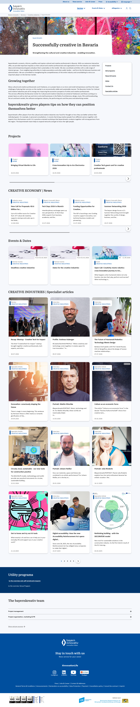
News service (77, 2)
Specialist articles (111, 91)
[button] (128, 178)
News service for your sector (70, 657)
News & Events (110, 76)
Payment (85, 686)
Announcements (42, 686)
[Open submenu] (84, 8)
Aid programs (110, 71)
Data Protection (75, 686)
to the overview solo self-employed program (25, 581)
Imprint (122, 686)
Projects (108, 66)
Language (126, 2)
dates (107, 81)
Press (100, 2)
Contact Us (109, 86)
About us (66, 2)
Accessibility (112, 2)
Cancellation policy (96, 686)
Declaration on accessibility (58, 686)
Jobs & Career (90, 2)
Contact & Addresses (78, 683)
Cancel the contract (111, 686)
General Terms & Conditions (25, 686)
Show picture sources (15, 627)
